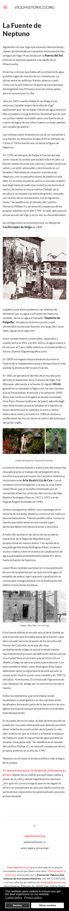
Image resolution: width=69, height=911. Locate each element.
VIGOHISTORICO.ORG (34, 7)
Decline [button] (17, 905)
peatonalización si (34, 842)
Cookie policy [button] (13, 897)
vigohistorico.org (34, 836)
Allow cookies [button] (47, 905)
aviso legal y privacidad (34, 848)
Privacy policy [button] (33, 897)
